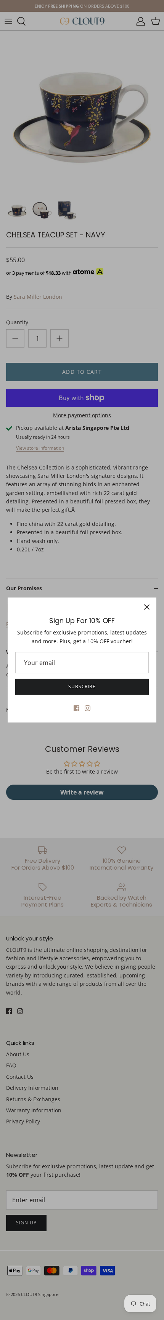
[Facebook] (76, 708)
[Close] (146, 607)
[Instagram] (87, 708)
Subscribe (82, 686)
